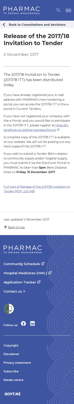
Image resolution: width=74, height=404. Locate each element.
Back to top (16, 227)
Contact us (13, 291)
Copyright (11, 345)
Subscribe (11, 371)
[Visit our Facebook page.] (23, 323)
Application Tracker (20, 282)
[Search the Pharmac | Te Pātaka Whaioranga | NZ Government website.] (58, 10)
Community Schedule (22, 264)
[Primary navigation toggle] (67, 10)
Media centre (14, 380)
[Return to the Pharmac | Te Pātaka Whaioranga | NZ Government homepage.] (22, 10)
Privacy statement (17, 362)
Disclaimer (11, 354)
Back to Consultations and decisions (37, 24)
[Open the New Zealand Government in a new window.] (37, 394)
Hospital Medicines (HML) (25, 273)
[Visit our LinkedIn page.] (32, 323)
